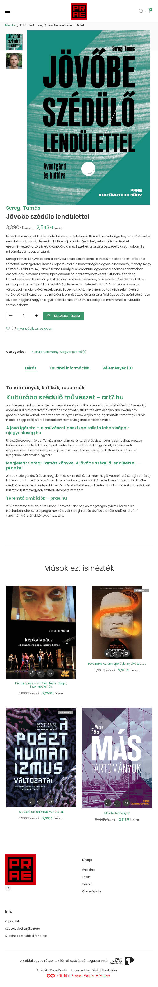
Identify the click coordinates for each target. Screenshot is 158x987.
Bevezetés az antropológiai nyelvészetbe (117, 663)
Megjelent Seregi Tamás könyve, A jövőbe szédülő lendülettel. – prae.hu (73, 465)
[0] (148, 11)
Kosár (86, 877)
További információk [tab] (69, 368)
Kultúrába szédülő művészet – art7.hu (65, 397)
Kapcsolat (12, 921)
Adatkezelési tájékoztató (22, 929)
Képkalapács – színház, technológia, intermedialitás (41, 685)
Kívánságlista (91, 891)
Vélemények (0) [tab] (117, 368)
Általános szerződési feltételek (26, 936)
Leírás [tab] (30, 368)
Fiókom (87, 884)
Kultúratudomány (45, 352)
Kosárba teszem (67, 316)
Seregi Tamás (23, 208)
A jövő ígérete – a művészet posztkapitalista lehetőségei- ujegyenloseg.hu (68, 430)
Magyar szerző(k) (73, 352)
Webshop (89, 870)
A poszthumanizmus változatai (41, 812)
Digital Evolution (104, 970)
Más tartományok (117, 813)
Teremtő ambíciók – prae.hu (36, 498)
